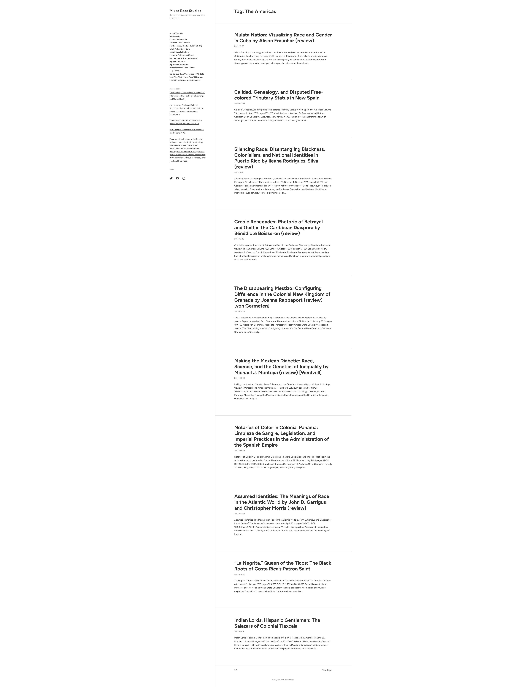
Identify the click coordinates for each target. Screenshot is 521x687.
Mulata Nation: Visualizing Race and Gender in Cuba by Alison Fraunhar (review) (283, 38)
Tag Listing (174, 71)
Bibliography (175, 36)
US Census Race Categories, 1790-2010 (187, 74)
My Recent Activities (179, 64)
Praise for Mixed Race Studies (182, 68)
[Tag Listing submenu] (180, 70)
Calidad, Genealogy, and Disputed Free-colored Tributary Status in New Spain (278, 95)
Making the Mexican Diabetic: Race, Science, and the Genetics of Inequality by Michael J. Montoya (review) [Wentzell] (281, 366)
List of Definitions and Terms (182, 55)
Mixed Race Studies (185, 11)
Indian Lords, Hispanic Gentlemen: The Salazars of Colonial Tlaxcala (277, 623)
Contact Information (178, 39)
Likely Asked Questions (180, 49)
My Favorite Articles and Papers (183, 58)
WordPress (289, 679)
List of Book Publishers (179, 52)
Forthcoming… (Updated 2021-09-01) (186, 46)
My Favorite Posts (177, 61)
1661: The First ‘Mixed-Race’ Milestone (186, 77)
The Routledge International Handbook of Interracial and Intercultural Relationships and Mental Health (187, 95)
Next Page (327, 670)
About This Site (176, 33)
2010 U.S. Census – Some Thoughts (185, 80)
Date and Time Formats (180, 42)
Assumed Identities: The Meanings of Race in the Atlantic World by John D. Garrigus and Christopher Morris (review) (281, 502)
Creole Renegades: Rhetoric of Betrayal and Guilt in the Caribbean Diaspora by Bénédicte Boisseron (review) (278, 227)
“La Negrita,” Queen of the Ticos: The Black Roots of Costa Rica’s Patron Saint (282, 566)
